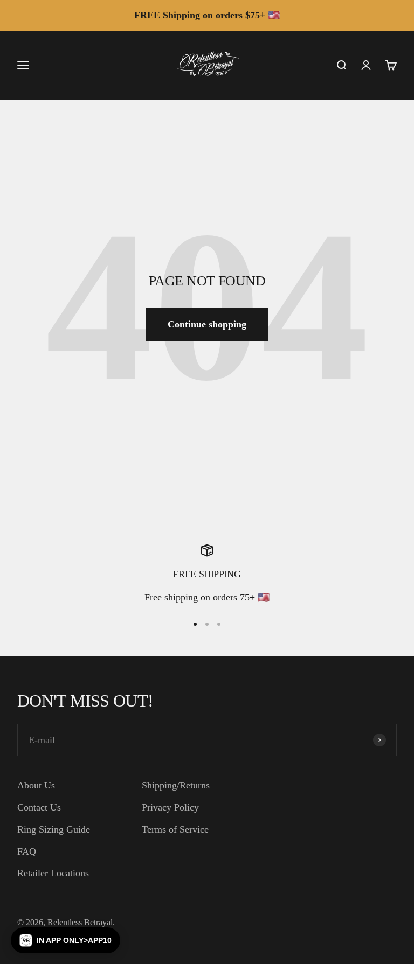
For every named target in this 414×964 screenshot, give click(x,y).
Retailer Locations (53, 873)
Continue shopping (207, 324)
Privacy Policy (170, 807)
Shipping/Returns (176, 785)
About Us (36, 785)
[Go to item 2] (207, 624)
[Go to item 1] (195, 624)
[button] (65, 940)
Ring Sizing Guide (53, 829)
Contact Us (39, 807)
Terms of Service (175, 829)
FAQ (26, 851)
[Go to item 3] (218, 624)
